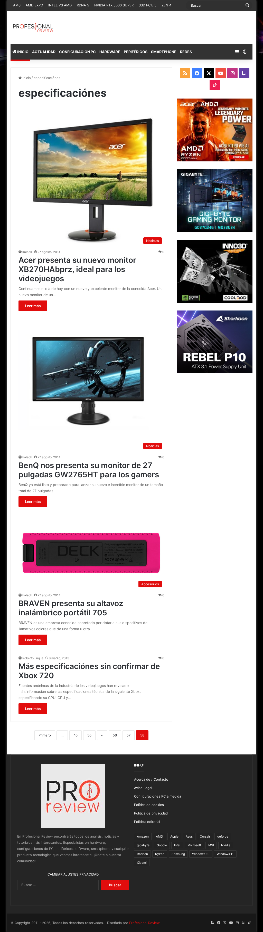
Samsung (178, 854)
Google (162, 845)
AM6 (17, 5)
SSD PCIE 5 (147, 5)
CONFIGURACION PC (77, 52)
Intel (177, 845)
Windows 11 (225, 854)
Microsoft (194, 845)
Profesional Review (144, 923)
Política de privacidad (151, 813)
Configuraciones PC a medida (157, 796)
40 (75, 735)
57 (128, 735)
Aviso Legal (143, 788)
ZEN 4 (166, 5)
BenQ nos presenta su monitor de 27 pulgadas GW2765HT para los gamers (88, 470)
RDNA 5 (83, 5)
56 (115, 735)
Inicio (26, 78)
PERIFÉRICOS (135, 52)
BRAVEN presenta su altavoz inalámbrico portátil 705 (70, 608)
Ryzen (159, 854)
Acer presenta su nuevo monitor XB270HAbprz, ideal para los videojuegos (77, 269)
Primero (45, 735)
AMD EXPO (34, 5)
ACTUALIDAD (43, 52)
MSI (211, 845)
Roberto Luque (32, 658)
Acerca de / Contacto (151, 779)
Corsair (205, 836)
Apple (174, 836)
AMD (159, 836)
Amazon (143, 836)
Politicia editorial (147, 822)
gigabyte (143, 845)
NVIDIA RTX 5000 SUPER (114, 5)
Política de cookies (149, 805)
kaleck (27, 252)
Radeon (142, 854)
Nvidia (225, 845)
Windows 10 (201, 854)
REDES (186, 52)
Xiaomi (142, 863)
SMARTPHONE (163, 52)
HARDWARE (109, 52)
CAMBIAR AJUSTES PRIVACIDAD (73, 874)
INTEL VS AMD (60, 5)
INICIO (22, 52)
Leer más (33, 306)
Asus (189, 836)
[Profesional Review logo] (33, 27)
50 (89, 735)
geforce (222, 836)
